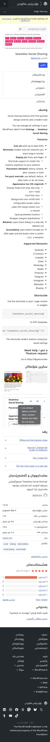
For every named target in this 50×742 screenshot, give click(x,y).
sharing (13, 544)
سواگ (20, 670)
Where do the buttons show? (33, 440)
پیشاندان (20, 635)
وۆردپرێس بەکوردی (33, 703)
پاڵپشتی (43, 661)
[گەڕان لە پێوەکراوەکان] (20, 29)
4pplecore (35, 58)
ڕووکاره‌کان (19, 639)
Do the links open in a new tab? (31, 466)
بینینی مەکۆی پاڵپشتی (37, 619)
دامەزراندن (40, 88)
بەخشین (19, 665)
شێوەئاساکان (18, 648)
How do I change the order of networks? (37, 448)
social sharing (9, 549)
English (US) (7, 538)
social (6, 544)
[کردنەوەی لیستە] (4, 4)
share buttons (23, 544)
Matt (44, 683)
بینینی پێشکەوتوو (39, 557)
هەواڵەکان (42, 639)
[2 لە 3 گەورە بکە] (20, 374)
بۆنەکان (20, 661)
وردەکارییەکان (38, 75)
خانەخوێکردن (42, 644)
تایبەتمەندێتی (41, 648)
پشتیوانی (40, 101)
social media (21, 549)
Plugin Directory (40, 11)
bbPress (42, 687)
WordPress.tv (39, 670)
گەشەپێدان (40, 94)
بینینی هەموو (9, 600)
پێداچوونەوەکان (38, 81)
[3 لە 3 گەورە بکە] (44, 397)
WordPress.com (38, 678)
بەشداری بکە (18, 656)
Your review (41, 600)
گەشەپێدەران (41, 665)
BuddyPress (40, 692)
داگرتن (43, 65)
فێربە (45, 656)
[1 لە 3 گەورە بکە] (44, 374)
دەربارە (44, 635)
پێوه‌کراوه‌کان (18, 644)
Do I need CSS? (40, 458)
